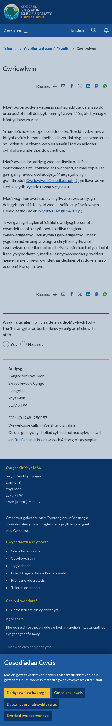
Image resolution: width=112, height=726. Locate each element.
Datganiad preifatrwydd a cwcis (32, 704)
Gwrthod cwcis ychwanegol (28, 715)
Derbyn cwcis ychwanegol (27, 693)
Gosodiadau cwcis (68, 693)
